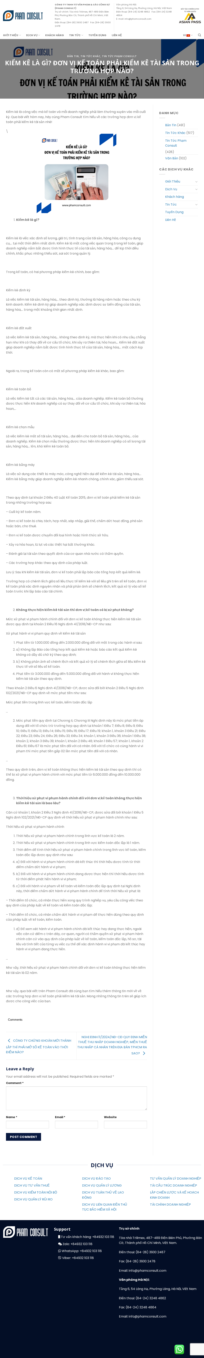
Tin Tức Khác (90, 56)
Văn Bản (171, 158)
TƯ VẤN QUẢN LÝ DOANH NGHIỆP (175, 1178)
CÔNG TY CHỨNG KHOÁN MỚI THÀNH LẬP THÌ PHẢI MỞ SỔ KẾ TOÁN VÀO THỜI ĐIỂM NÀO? (38, 1046)
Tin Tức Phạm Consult (119, 56)
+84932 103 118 (103, 1237)
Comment (15, 1083)
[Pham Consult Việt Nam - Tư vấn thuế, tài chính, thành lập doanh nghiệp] (23, 15)
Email (60, 1117)
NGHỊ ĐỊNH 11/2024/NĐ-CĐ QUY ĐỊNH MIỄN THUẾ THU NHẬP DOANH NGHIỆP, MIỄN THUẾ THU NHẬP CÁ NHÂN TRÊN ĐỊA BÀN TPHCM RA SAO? (112, 1045)
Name (11, 1117)
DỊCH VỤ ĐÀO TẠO (96, 1178)
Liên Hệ (117, 35)
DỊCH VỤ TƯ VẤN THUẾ (32, 1185)
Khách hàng (54, 35)
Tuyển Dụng (97, 35)
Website (110, 1117)
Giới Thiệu (10, 35)
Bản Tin (73, 56)
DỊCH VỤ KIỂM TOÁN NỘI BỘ (35, 1192)
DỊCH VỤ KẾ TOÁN (28, 1178)
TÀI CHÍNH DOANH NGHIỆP (170, 1204)
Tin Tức (75, 35)
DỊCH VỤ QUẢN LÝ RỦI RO (33, 1199)
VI (184, 35)
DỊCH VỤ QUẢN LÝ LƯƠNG (102, 1185)
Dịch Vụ (31, 35)
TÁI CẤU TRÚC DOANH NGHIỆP (173, 1185)
